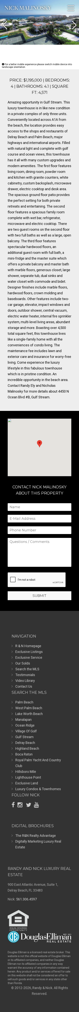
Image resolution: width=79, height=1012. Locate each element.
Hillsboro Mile (25, 772)
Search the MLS (27, 669)
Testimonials (25, 675)
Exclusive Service (28, 657)
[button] (5, 25)
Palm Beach (24, 702)
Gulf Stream (24, 737)
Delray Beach (25, 743)
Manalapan (23, 720)
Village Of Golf (26, 731)
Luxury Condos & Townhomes (38, 789)
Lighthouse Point (28, 777)
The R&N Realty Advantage (35, 836)
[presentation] (37, 579)
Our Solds (22, 663)
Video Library (25, 681)
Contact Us (23, 686)
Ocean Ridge (25, 725)
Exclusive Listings (29, 652)
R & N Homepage (28, 646)
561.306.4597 (26, 899)
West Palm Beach (28, 708)
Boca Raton (24, 754)
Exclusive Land (26, 783)
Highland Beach (27, 748)
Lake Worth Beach (29, 714)
